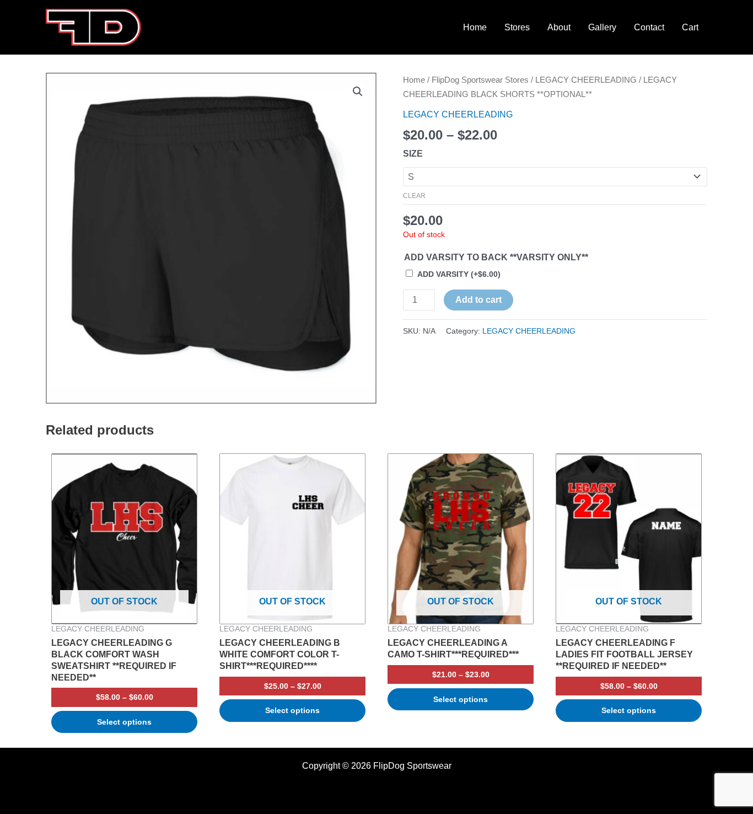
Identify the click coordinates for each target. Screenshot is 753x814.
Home (475, 27)
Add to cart (478, 299)
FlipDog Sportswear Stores (480, 80)
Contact (649, 27)
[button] (358, 91)
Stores (517, 27)
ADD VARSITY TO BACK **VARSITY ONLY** (496, 257)
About (559, 27)
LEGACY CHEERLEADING (586, 80)
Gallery (602, 27)
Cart (690, 27)
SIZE (413, 153)
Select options (124, 721)
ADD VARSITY (459, 274)
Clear (414, 196)
